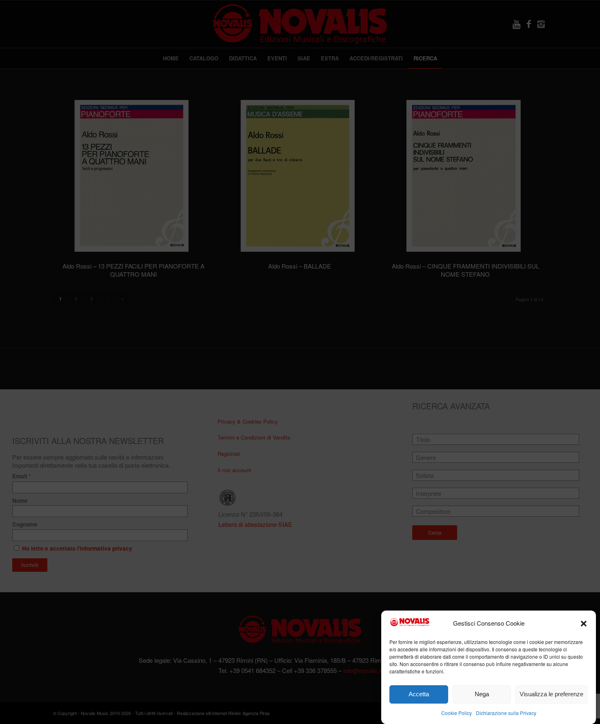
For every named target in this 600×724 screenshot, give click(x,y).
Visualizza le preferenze (551, 694)
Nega (482, 694)
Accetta (419, 694)
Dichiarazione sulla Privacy (506, 712)
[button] (584, 624)
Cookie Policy (456, 712)
